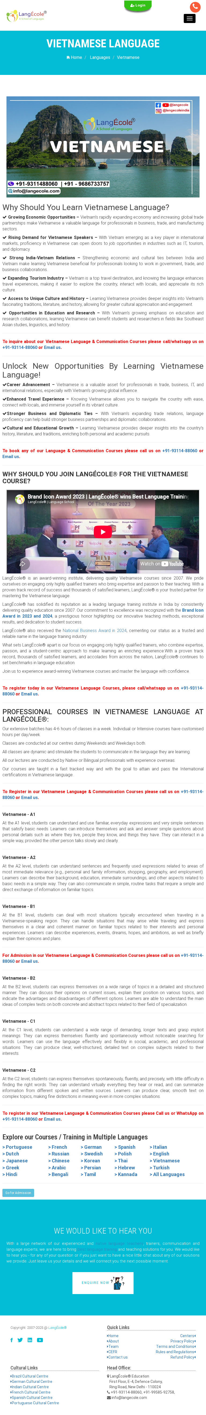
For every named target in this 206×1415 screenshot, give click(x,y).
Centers (187, 1336)
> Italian (158, 1147)
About (113, 1341)
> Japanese (15, 1160)
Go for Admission (18, 1193)
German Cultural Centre (32, 1381)
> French (57, 1147)
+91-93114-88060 (19, 347)
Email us (52, 347)
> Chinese (58, 1160)
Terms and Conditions (175, 1346)
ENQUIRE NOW (96, 1283)
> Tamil (88, 1174)
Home (76, 57)
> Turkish (160, 1167)
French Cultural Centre (31, 1392)
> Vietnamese (165, 1160)
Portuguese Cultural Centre (35, 1403)
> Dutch (10, 1154)
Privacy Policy (182, 1341)
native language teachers (119, 1243)
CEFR (112, 1352)
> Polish (123, 1154)
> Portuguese (17, 1147)
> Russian (58, 1154)
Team (113, 1346)
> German (91, 1147)
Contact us (118, 1357)
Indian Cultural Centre (30, 1387)
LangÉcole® (57, 1328)
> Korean (90, 1160)
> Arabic (57, 1167)
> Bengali (58, 1174)
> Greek (10, 1167)
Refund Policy (182, 1357)
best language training (97, 1249)
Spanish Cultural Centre (32, 1397)
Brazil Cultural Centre (30, 1376)
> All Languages (167, 1174)
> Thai (121, 1160)
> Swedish (92, 1154)
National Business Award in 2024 (94, 630)
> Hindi (9, 1174)
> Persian (91, 1167)
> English (159, 1154)
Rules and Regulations (175, 1352)
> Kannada (126, 1174)
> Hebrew (125, 1167)
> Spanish (125, 1147)
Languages (100, 57)
